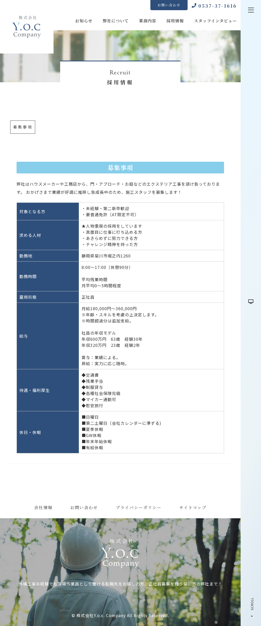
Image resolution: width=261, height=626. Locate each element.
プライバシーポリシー (139, 507)
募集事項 (22, 127)
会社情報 (43, 507)
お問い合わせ (169, 5)
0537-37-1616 (217, 5)
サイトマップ (192, 507)
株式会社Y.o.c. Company (101, 615)
